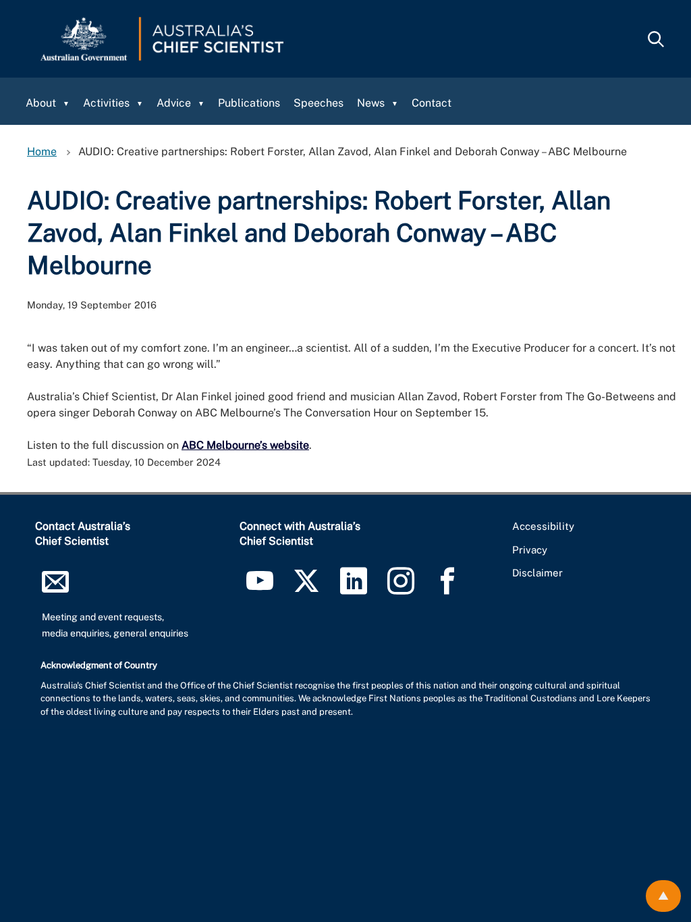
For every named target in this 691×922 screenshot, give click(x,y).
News (371, 103)
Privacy (529, 549)
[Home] (161, 39)
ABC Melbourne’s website (245, 445)
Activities (106, 103)
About (41, 103)
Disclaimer (537, 572)
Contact (431, 103)
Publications (249, 103)
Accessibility (543, 526)
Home (42, 151)
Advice (174, 103)
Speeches (318, 103)
